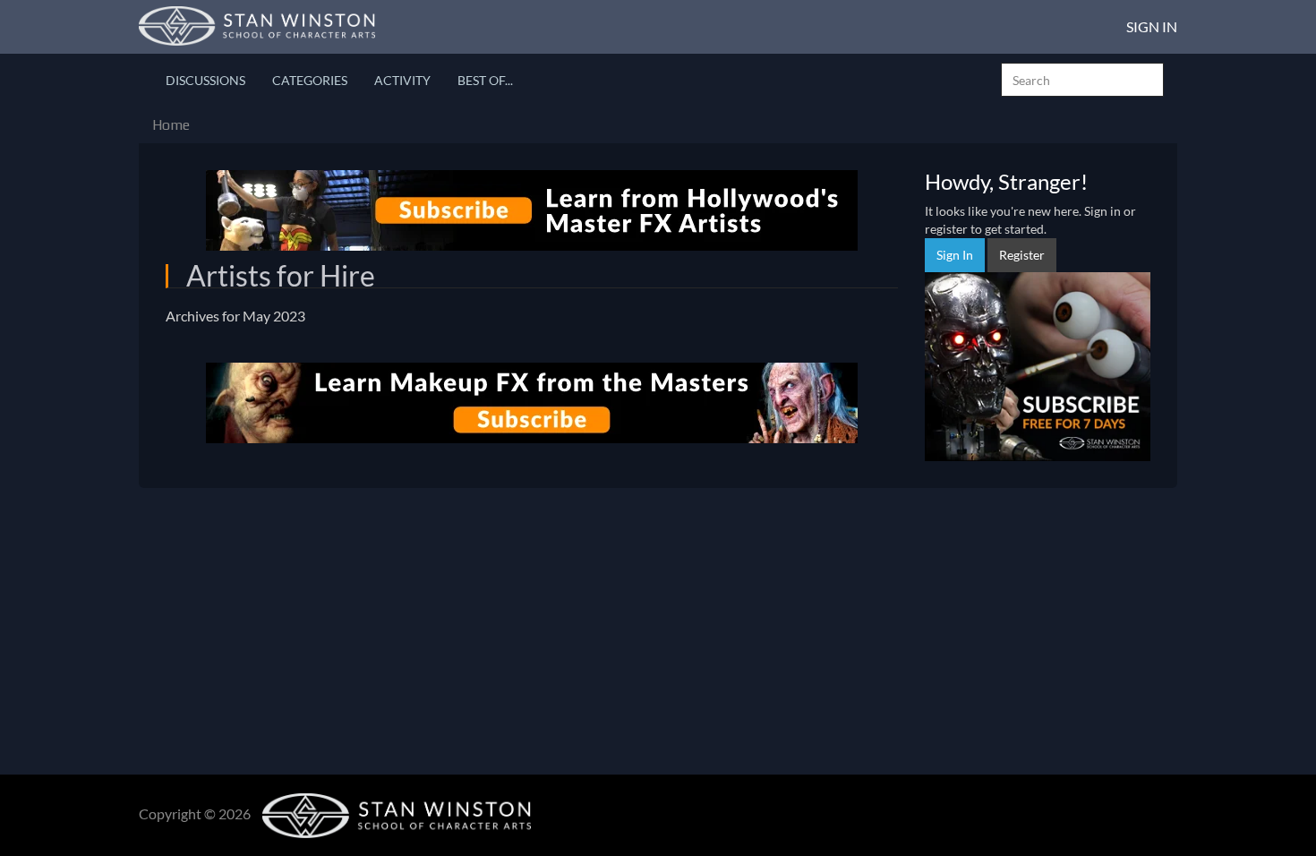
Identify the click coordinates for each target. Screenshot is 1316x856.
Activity (402, 80)
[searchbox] (1082, 80)
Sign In (1151, 26)
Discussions (205, 80)
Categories (309, 80)
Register (1022, 254)
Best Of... (485, 80)
